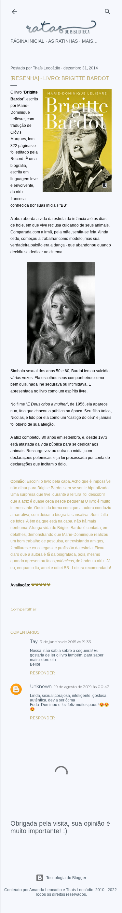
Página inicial (27, 41)
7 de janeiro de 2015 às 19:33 (65, 641)
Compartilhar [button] (23, 609)
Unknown (41, 686)
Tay (34, 641)
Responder (42, 673)
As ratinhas (63, 41)
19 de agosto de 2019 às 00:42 (81, 686)
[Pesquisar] (108, 10)
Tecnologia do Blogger (66, 878)
